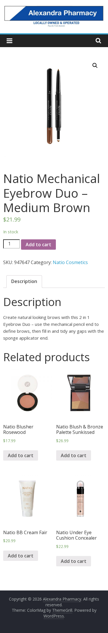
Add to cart (38, 244)
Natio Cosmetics (70, 262)
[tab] (24, 281)
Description (24, 281)
